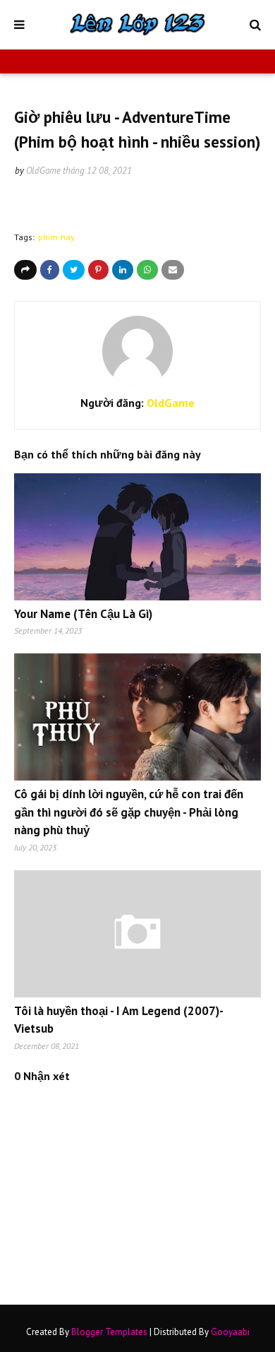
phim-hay (56, 237)
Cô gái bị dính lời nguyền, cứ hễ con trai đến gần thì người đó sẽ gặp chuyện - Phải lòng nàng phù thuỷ (128, 812)
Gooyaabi (230, 1332)
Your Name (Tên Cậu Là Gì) (83, 614)
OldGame (43, 171)
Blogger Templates (109, 1332)
